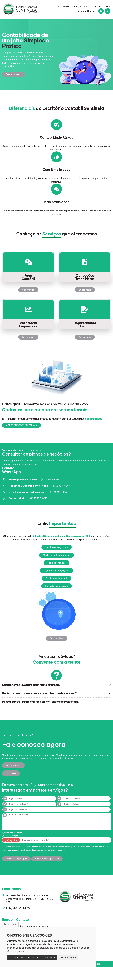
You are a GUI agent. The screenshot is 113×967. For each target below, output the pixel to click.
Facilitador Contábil (56, 578)
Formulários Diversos (56, 586)
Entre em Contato (86, 11)
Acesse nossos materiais (21, 425)
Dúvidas (96, 6)
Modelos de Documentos (56, 555)
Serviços (76, 6)
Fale (13, 74)
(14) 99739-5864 (60, 485)
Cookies (11, 924)
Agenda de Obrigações (56, 570)
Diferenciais (63, 6)
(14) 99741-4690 (50, 479)
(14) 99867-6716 (38, 498)
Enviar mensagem (14, 858)
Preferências (68, 957)
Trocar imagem (11, 836)
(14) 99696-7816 (57, 492)
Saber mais (28, 289)
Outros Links (56, 638)
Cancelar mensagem (44, 858)
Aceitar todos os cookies (24, 957)
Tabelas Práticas (56, 562)
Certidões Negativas (56, 547)
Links (87, 6)
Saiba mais (49, 957)
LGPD (107, 6)
